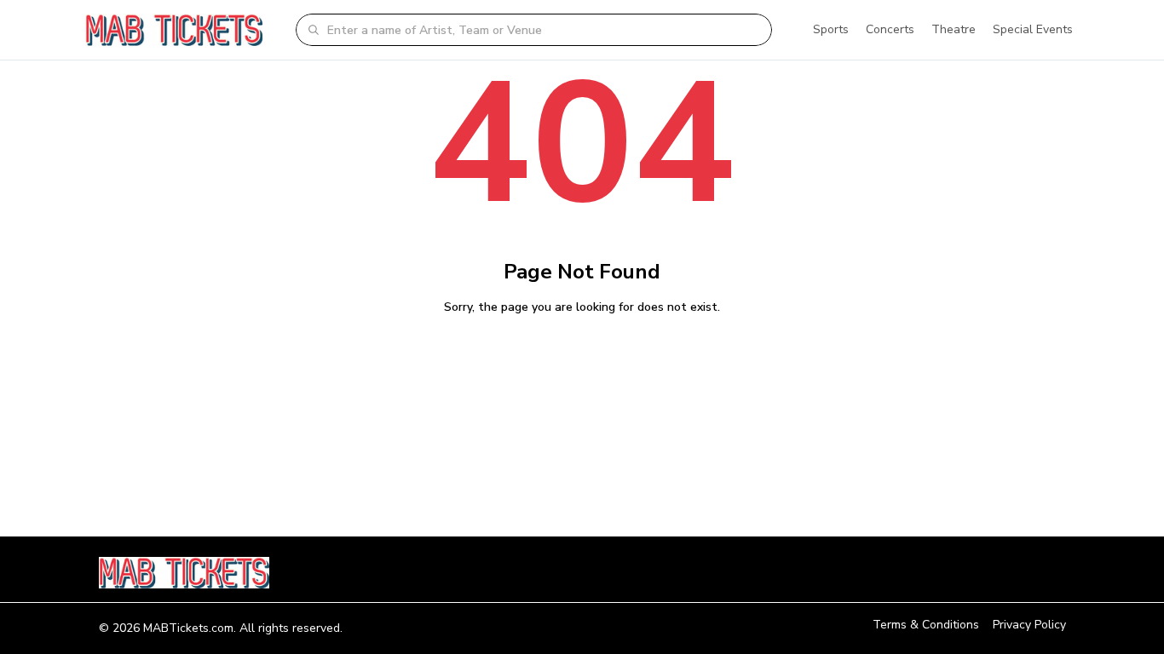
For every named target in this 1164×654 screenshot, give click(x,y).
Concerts (890, 29)
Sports (831, 29)
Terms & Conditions (926, 625)
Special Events (1033, 29)
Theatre (953, 29)
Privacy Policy (1029, 625)
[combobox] (544, 29)
